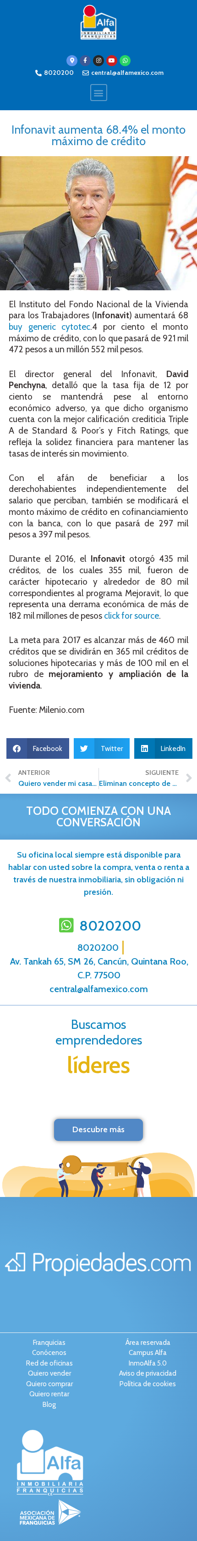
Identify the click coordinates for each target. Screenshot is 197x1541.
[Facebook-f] (85, 60)
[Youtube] (111, 60)
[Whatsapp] (125, 60)
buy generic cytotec (49, 327)
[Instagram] (98, 60)
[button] (98, 92)
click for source (131, 615)
